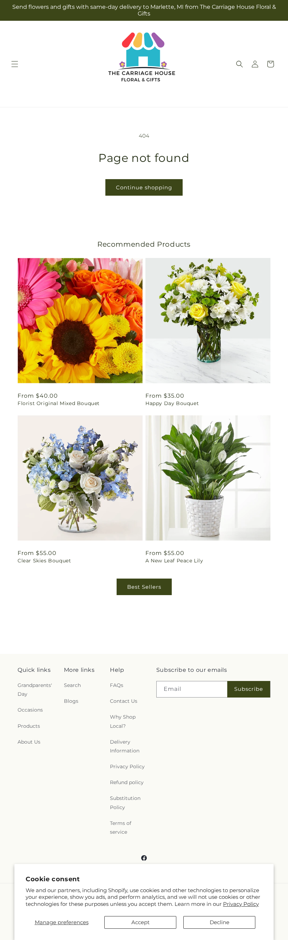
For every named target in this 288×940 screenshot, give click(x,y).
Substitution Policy (125, 802)
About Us (29, 742)
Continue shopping (144, 187)
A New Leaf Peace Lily (174, 560)
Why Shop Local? (123, 721)
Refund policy (127, 782)
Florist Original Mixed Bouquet (59, 403)
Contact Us (123, 701)
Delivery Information (124, 746)
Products (29, 726)
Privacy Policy (241, 904)
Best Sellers (144, 586)
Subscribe (248, 689)
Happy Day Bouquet (172, 403)
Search (72, 685)
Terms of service (120, 827)
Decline (219, 922)
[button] (14, 64)
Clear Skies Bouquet (44, 560)
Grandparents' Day (35, 689)
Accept (140, 922)
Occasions (30, 710)
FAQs (116, 685)
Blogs (71, 701)
